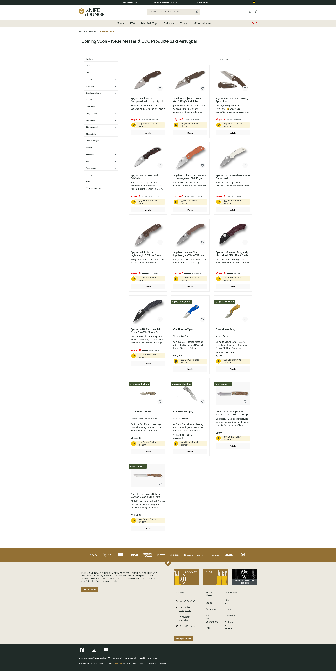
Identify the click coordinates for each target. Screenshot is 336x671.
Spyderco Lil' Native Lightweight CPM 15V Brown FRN (146, 254)
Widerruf (117, 658)
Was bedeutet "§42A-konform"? (94, 658)
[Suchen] (197, 12)
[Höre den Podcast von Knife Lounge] (187, 577)
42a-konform (90, 65)
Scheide (89, 161)
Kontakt (228, 609)
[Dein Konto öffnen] (250, 12)
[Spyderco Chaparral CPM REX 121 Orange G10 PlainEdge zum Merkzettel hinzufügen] (202, 165)
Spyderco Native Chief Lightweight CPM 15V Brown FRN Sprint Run (189, 254)
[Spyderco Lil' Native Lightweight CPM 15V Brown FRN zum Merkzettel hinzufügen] (160, 242)
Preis (88, 181)
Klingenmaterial (92, 127)
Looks (209, 603)
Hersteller (89, 59)
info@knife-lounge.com (185, 609)
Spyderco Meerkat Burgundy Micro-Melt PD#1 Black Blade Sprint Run (232, 254)
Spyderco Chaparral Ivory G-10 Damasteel (233, 177)
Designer (89, 79)
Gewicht (89, 100)
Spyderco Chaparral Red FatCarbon (144, 177)
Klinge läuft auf (91, 113)
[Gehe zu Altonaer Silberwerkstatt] (244, 577)
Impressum (153, 658)
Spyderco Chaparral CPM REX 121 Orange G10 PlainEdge (189, 177)
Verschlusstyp (91, 168)
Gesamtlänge (91, 86)
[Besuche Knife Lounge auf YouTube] (106, 650)
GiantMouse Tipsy (183, 329)
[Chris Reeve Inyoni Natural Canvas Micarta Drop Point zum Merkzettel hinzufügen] (160, 484)
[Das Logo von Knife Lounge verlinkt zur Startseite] (92, 12)
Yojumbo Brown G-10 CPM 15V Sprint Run (232, 100)
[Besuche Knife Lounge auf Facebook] (82, 650)
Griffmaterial (90, 106)
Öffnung (89, 174)
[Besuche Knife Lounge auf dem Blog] (215, 577)
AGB (142, 658)
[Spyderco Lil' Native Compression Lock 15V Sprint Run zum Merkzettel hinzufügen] (160, 88)
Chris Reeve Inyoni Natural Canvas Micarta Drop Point (145, 495)
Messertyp (90, 154)
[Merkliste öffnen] (243, 12)
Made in (89, 147)
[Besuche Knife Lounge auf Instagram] (94, 650)
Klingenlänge (90, 120)
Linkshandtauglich (92, 140)
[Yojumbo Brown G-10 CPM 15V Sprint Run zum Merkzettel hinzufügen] (245, 88)
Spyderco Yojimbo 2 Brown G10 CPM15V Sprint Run (188, 100)
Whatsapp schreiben (184, 618)
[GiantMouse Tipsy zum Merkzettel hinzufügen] (202, 319)
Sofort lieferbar (95, 188)
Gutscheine (211, 609)
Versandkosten (116, 663)
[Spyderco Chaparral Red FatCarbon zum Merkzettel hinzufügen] (160, 165)
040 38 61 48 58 (187, 601)
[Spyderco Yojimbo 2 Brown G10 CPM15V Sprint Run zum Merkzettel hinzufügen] (202, 88)
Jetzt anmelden (89, 589)
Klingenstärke (91, 134)
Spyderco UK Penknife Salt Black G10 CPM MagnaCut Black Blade (146, 331)
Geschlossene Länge (93, 93)
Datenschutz (131, 658)
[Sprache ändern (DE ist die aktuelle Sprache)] (255, 2)
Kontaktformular (187, 626)
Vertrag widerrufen (183, 638)
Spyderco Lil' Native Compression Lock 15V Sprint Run (147, 100)
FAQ (208, 628)
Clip (87, 72)
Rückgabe (230, 616)
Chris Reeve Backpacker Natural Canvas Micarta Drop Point (232, 413)
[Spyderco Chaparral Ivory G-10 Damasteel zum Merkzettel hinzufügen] (245, 165)
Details (148, 132)
